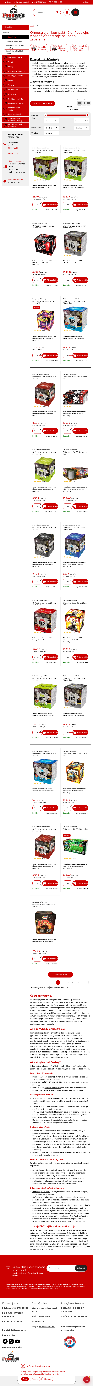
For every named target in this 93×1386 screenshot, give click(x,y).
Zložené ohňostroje (42, 81)
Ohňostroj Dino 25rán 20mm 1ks (75, 755)
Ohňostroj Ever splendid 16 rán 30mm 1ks (43, 905)
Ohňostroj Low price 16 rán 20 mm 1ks (44, 377)
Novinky (6, 32)
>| (88, 982)
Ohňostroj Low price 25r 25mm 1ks (42, 151)
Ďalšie (85, 2)
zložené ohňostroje (53, 1088)
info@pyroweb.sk (22, 2)
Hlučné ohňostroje (40, 1152)
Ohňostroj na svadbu (41, 1192)
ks (38, 204)
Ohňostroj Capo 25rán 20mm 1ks (75, 604)
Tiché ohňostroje (39, 1136)
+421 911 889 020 (20, 1308)
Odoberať (81, 1268)
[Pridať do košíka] (50, 204)
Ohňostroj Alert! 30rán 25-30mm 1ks (43, 227)
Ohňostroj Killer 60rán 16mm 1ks (75, 377)
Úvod (9, 2)
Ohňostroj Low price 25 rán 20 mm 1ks (74, 151)
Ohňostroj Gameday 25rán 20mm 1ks (43, 302)
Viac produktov (60, 975)
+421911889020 (40, 2)
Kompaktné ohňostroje (44, 59)
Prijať (25, 1379)
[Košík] (75, 12)
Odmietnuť (47, 1379)
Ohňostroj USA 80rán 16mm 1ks (75, 453)
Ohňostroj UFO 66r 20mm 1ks (75, 829)
